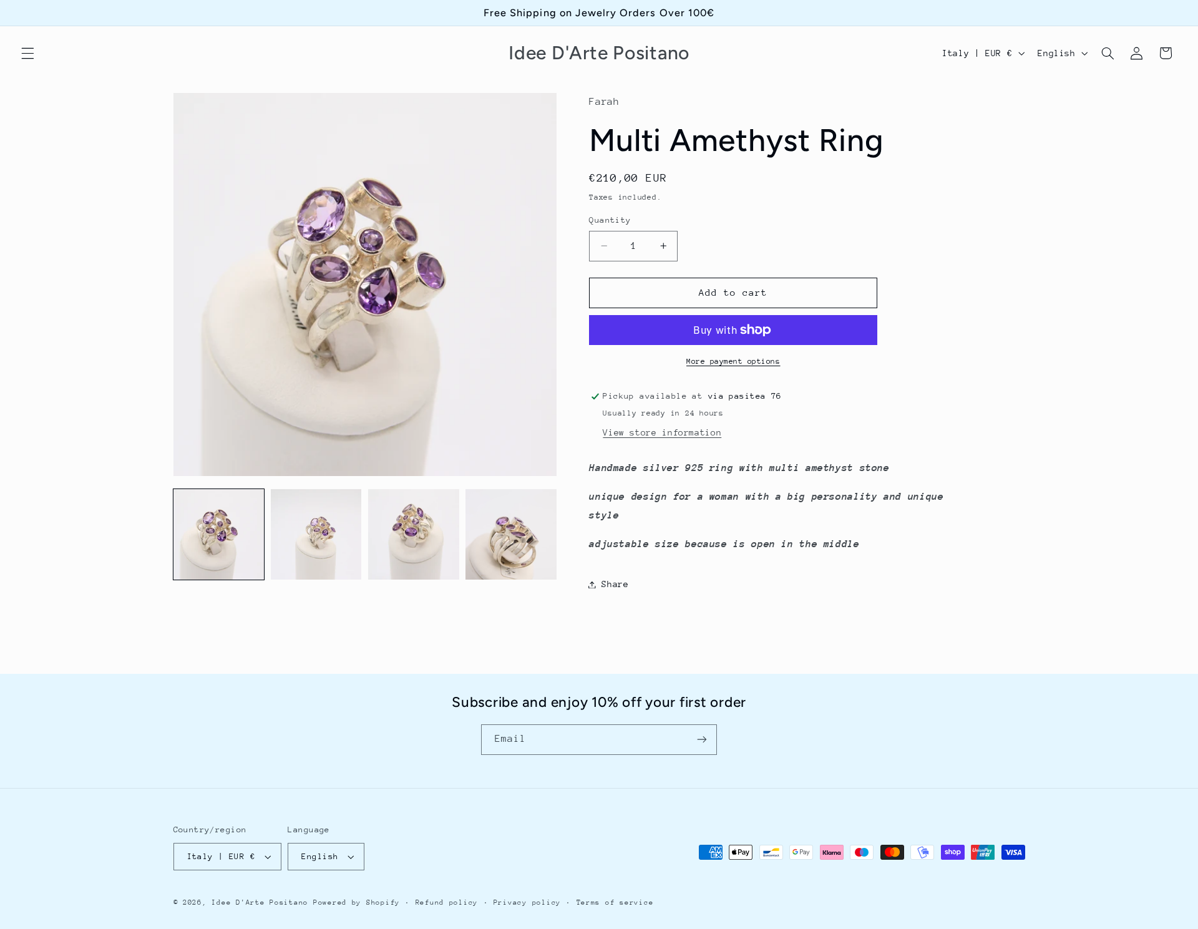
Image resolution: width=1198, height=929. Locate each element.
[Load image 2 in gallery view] (316, 534)
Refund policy (447, 902)
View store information (662, 432)
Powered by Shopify (356, 902)
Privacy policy (527, 902)
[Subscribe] (702, 739)
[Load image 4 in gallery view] (511, 534)
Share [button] (614, 584)
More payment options (733, 361)
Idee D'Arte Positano (260, 902)
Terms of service (615, 902)
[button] (27, 53)
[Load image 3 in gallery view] (413, 534)
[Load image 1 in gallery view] (219, 534)
